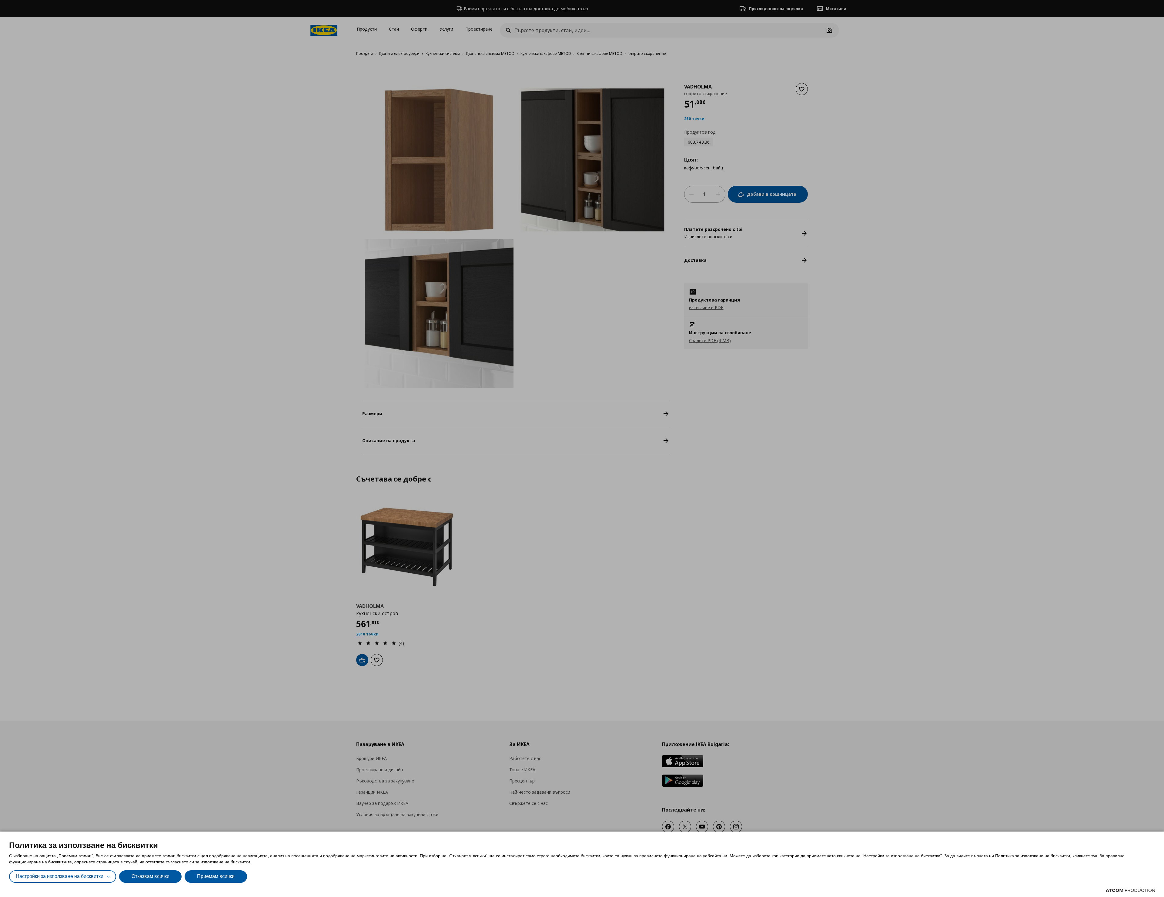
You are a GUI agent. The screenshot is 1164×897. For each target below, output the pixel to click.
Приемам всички (216, 876)
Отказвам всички (150, 876)
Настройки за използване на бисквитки (59, 876)
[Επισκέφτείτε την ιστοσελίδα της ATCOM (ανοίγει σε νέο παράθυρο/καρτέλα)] (1130, 890)
